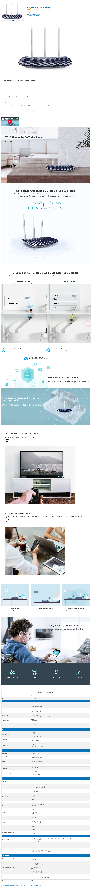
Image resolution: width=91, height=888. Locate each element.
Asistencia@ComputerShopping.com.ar (35, 14)
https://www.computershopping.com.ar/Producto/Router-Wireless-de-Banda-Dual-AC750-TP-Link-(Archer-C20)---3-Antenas (21, 885)
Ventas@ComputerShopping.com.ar (33, 15)
